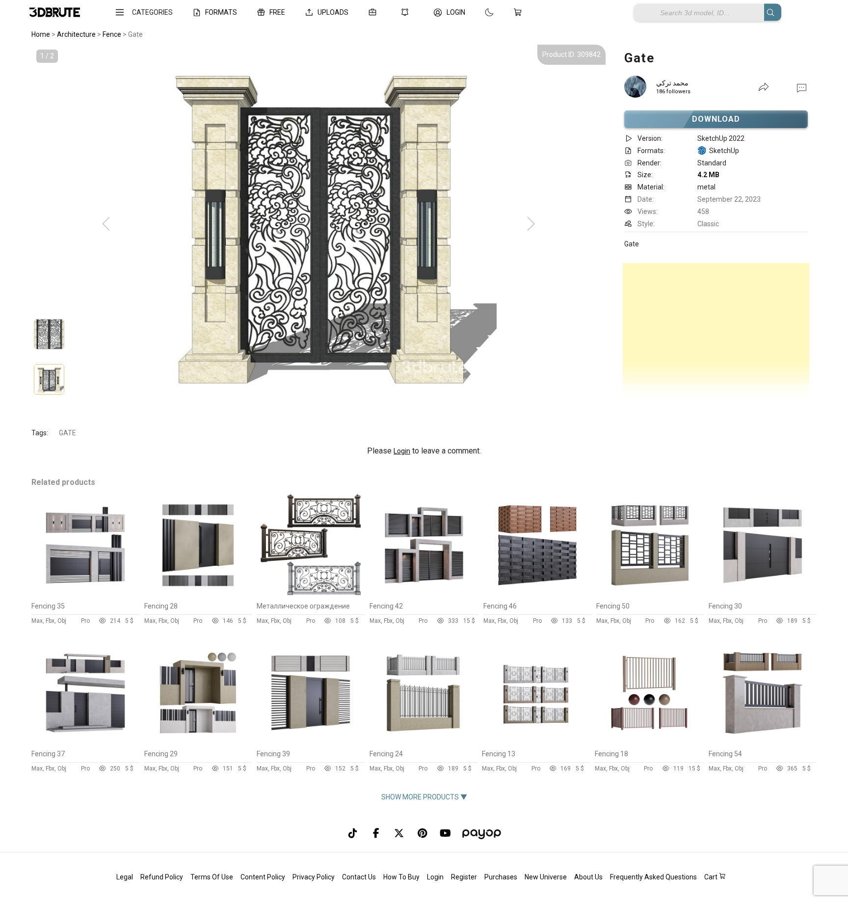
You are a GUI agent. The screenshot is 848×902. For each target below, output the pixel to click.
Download (716, 119)
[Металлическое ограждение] (311, 595)
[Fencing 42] (424, 595)
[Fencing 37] (85, 742)
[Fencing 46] (537, 595)
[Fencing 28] (198, 595)
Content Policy (262, 877)
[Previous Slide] (106, 224)
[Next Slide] (531, 224)
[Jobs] (374, 12)
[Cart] (519, 12)
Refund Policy (161, 877)
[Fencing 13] (536, 742)
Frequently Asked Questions (653, 877)
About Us (588, 877)
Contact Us (359, 877)
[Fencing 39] (311, 742)
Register (464, 877)
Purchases (500, 877)
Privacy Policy (313, 877)
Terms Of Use (211, 877)
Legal (124, 877)
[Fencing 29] (198, 742)
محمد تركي (672, 83)
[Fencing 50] (650, 595)
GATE (67, 433)
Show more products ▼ (424, 797)
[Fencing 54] (763, 742)
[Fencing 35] (85, 595)
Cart (711, 877)
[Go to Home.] (54, 12)
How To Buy (401, 877)
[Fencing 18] (649, 742)
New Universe (546, 877)
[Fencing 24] (423, 742)
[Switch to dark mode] (479, 12)
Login (402, 451)
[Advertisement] (716, 331)
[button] (801, 87)
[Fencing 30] (763, 595)
